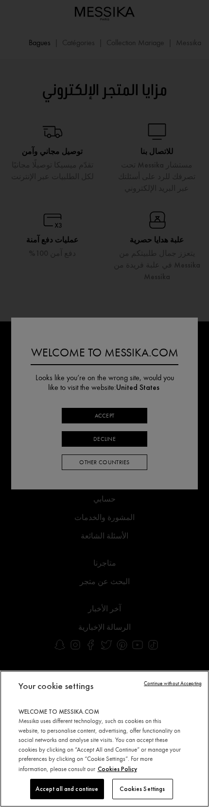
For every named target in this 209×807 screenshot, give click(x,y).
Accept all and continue (67, 789)
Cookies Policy (117, 769)
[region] (104, 739)
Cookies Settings (142, 789)
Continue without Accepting (173, 683)
